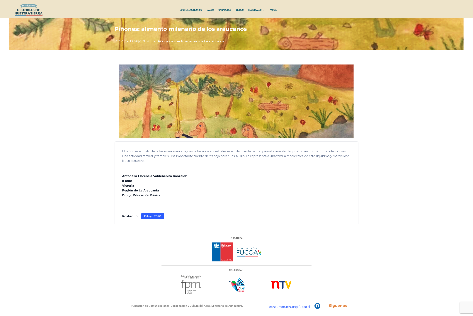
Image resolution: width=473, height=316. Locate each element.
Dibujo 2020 (140, 41)
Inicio (119, 41)
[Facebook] (317, 306)
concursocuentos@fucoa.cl (289, 307)
